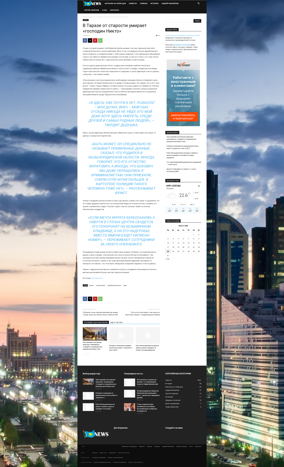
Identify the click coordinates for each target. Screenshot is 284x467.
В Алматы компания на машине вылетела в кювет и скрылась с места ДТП (120, 348)
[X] (90, 40)
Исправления (112, 452)
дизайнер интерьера (181, 45)
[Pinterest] (95, 40)
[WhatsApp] (100, 40)
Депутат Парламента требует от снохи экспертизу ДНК (181, 170)
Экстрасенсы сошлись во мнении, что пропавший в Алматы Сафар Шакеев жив (147, 382)
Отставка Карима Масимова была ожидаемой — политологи (184, 163)
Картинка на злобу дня (115, 3)
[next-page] (87, 354)
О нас (104, 10)
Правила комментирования (115, 457)
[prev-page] (84, 354)
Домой (85, 17)
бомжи (91, 285)
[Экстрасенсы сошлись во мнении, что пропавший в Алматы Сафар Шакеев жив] (129, 382)
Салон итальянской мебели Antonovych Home (182, 35)
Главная (143, 3)
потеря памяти (100, 285)
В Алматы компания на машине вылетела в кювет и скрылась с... (106, 395)
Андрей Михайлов (170, 3)
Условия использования (119, 462)
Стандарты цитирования (99, 457)
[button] (198, 4)
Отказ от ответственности (135, 462)
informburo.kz (97, 278)
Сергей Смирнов (91, 10)
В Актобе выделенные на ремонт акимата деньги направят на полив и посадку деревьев (147, 348)
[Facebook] (85, 40)
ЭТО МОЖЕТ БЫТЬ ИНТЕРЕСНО (96, 322)
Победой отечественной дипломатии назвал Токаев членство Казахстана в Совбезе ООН (100, 313)
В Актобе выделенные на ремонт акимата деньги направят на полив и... (105, 406)
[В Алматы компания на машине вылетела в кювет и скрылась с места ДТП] (121, 335)
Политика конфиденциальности (102, 462)
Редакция (95, 452)
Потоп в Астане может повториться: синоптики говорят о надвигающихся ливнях (142, 313)
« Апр (167, 259)
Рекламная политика (123, 452)
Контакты (114, 10)
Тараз (125, 285)
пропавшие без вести (114, 285)
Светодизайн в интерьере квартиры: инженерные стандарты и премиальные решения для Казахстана (181, 139)
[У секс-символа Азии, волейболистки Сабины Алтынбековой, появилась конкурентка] (129, 407)
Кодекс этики (103, 452)
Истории (154, 3)
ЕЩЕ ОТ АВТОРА (116, 322)
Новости (133, 3)
